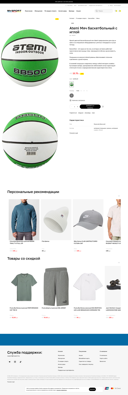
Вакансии (103, 361)
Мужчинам (28, 11)
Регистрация (117, 5)
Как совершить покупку (86, 364)
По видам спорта (50, 11)
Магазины (70, 5)
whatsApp (88, 113)
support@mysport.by (13, 356)
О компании (103, 355)
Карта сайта (103, 358)
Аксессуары (62, 11)
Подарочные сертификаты (95, 5)
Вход (111, 5)
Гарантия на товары (85, 361)
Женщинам (38, 11)
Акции (78, 11)
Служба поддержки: (24, 352)
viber (93, 113)
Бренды (71, 11)
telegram (80, 113)
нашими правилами (62, 390)
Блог (75, 5)
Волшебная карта (82, 5)
